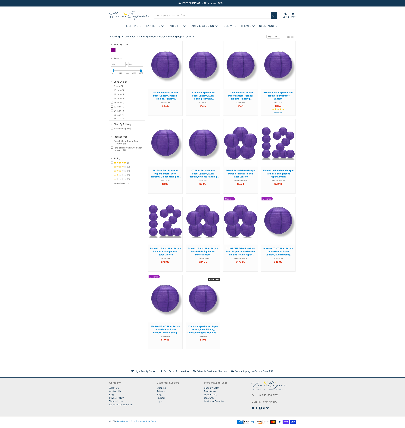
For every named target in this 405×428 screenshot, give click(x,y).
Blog (111, 394)
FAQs (159, 394)
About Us (114, 387)
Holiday (227, 25)
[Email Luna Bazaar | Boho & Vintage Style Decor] (253, 408)
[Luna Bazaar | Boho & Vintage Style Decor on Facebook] (256, 408)
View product (165, 67)
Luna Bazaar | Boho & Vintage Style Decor (136, 421)
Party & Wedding (202, 25)
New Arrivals (210, 394)
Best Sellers (210, 391)
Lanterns (153, 25)
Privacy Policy (116, 397)
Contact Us (115, 391)
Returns (161, 391)
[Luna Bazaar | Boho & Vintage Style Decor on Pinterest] (263, 408)
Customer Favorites (214, 401)
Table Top (175, 25)
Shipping (161, 387)
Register (161, 397)
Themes (246, 25)
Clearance (209, 397)
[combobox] (212, 15)
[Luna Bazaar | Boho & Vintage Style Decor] (129, 15)
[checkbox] (113, 50)
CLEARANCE (267, 25)
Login (159, 401)
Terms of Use (116, 401)
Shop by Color (211, 387)
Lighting (132, 25)
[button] (288, 36)
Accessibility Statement (121, 404)
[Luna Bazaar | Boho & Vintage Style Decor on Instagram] (260, 408)
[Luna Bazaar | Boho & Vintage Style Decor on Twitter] (267, 408)
